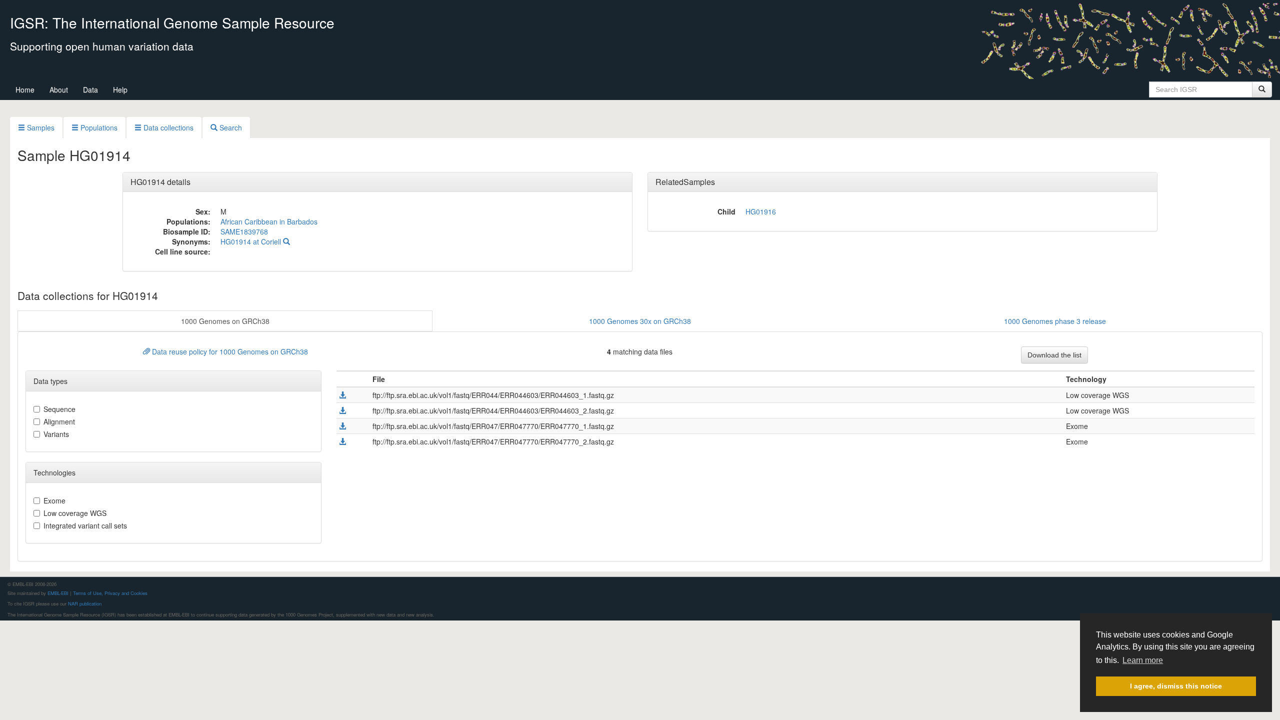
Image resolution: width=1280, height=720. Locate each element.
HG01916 (761, 211)
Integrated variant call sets (85, 525)
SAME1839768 (244, 231)
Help (120, 89)
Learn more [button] (1142, 660)
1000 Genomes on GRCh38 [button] (225, 321)
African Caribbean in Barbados (269, 221)
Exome (55, 501)
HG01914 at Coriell (251, 241)
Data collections (168, 127)
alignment (59, 421)
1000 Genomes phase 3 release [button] (1055, 321)
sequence (60, 409)
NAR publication (85, 603)
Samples (39, 127)
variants (56, 434)
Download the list (1055, 355)
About (59, 89)
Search (230, 127)
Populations (98, 127)
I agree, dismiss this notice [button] (1176, 686)
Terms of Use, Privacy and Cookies (110, 593)
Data (90, 89)
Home (25, 89)
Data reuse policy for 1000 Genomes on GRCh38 (229, 351)
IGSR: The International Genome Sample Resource (172, 22)
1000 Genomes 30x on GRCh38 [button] (640, 321)
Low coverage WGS (75, 513)
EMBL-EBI (58, 593)
